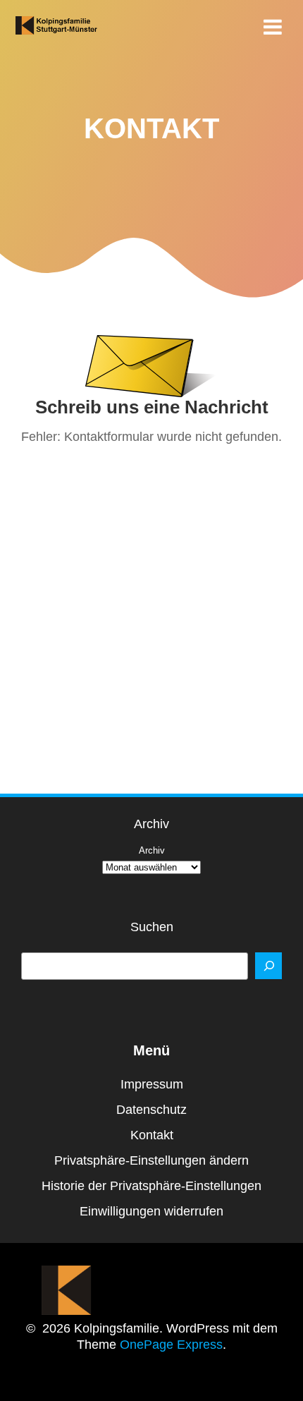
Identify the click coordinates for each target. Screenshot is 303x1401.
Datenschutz (151, 1110)
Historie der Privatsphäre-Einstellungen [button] (151, 1186)
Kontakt (151, 1135)
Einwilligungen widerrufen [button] (151, 1211)
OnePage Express (171, 1345)
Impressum (151, 1084)
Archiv (152, 850)
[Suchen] (268, 965)
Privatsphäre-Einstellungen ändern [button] (151, 1160)
